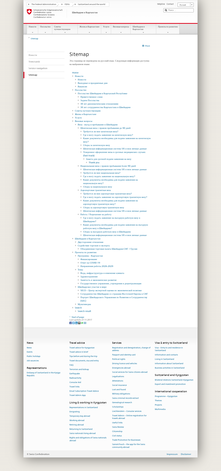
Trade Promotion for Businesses (126, 440)
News (29, 348)
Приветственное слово (91, 96)
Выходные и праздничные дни (92, 83)
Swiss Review (118, 427)
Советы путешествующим (62, 27)
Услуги (106, 26)
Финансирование (88, 259)
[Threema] (79, 322)
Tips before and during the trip (83, 356)
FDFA (67, 4)
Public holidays (33, 356)
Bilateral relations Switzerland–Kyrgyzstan (174, 380)
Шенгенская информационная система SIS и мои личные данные (115, 148)
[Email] (85, 322)
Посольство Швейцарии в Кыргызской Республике (102, 93)
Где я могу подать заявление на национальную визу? (109, 176)
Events (29, 352)
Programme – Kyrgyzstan (166, 396)
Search (78, 307)
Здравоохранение (89, 276)
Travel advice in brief (78, 352)
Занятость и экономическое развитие (98, 280)
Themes (158, 401)
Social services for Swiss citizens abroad (129, 372)
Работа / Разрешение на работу (96, 214)
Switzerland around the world (91, 4)
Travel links (74, 387)
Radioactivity (75, 378)
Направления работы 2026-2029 (96, 266)
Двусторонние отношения (90, 242)
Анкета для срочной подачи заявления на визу (108, 159)
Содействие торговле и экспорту (94, 245)
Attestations (117, 381)
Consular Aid (75, 382)
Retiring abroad (76, 425)
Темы (80, 269)
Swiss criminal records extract (125, 398)
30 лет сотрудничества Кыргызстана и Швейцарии (105, 107)
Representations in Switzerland (83, 407)
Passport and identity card (123, 355)
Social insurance (119, 385)
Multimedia (160, 409)
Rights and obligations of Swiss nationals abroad (87, 439)
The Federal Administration (43, 4)
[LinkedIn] (76, 322)
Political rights (118, 359)
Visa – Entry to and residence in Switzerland (169, 349)
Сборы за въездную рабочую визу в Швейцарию (107, 231)
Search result (84, 311)
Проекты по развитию (168, 26)
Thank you (94, 162)
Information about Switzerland (169, 363)
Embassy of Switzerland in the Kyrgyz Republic (43, 374)
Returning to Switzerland (80, 429)
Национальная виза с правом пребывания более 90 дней (108, 165)
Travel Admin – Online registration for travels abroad (129, 417)
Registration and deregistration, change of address (131, 349)
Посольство (45, 26)
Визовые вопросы (121, 26)
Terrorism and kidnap (79, 369)
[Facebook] (70, 322)
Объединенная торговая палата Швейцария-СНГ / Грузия (108, 248)
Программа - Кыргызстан (90, 255)
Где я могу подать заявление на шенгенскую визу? (108, 134)
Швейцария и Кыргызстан (139, 27)
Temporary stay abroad (79, 416)
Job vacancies (33, 360)
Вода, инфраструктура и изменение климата (102, 273)
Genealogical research (122, 402)
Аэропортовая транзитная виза (95, 190)
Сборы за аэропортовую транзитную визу (103, 207)
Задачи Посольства (89, 100)
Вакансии (82, 86)
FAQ (71, 365)
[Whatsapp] (82, 322)
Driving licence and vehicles (124, 363)
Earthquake (74, 374)
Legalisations (118, 376)
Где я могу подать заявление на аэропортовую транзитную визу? (115, 197)
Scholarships (117, 407)
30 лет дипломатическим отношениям (99, 103)
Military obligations (121, 394)
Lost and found (119, 389)
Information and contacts (166, 355)
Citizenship (117, 431)
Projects (158, 405)
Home (75, 72)
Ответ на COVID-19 (90, 262)
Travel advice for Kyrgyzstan (82, 348)
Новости (32, 26)
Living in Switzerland (164, 359)
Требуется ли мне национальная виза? (101, 172)
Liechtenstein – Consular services (126, 411)
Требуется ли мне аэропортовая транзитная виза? (107, 193)
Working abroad (76, 420)
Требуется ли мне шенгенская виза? (100, 131)
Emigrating (74, 412)
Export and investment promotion (170, 384)
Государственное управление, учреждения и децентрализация (110, 283)
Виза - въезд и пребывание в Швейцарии (98, 124)
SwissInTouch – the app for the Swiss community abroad (128, 445)
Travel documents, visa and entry (84, 360)
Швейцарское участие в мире (92, 286)
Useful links (117, 422)
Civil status (117, 436)
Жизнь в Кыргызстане (89, 26)
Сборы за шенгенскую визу (96, 145)
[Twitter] (73, 322)
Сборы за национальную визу (97, 186)
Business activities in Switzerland (169, 368)
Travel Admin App (77, 395)
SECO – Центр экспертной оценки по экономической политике (111, 290)
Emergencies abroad (121, 368)
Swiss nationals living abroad (82, 433)
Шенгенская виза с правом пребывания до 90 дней (105, 128)
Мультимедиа (84, 304)
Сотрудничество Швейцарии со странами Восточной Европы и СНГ (114, 293)
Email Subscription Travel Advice (84, 391)
